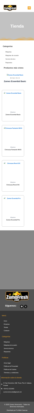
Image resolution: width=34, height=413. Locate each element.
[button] (29, 7)
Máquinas (15, 78)
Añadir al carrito (13, 118)
